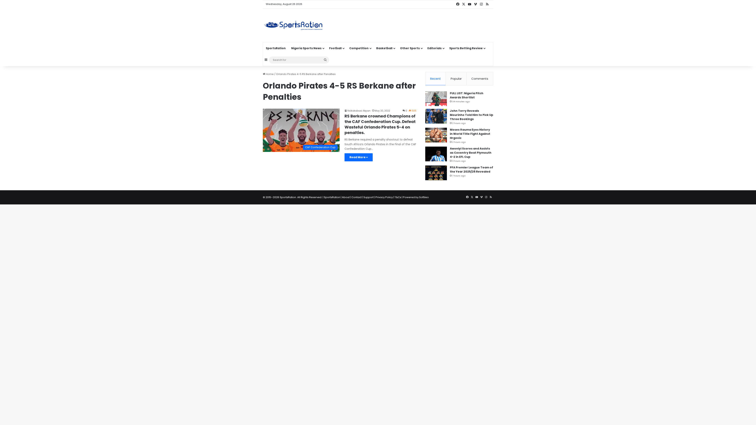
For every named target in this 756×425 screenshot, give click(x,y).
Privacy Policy (384, 197)
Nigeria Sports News (306, 48)
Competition (359, 48)
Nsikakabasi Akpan (359, 110)
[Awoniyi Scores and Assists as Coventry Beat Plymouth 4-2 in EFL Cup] (436, 154)
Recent (435, 79)
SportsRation (276, 48)
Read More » (358, 157)
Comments (479, 79)
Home (269, 74)
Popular (456, 79)
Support (368, 197)
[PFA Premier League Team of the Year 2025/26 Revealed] (436, 172)
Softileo (424, 197)
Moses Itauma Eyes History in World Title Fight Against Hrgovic (470, 134)
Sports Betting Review (466, 48)
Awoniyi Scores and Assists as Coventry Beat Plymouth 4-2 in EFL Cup (470, 153)
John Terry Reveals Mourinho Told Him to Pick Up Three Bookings (471, 115)
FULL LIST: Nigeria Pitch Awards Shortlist (466, 95)
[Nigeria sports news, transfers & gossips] (293, 25)
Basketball (384, 48)
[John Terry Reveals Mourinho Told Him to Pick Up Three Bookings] (436, 116)
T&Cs (398, 197)
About (346, 197)
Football (335, 48)
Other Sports (410, 48)
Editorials (434, 48)
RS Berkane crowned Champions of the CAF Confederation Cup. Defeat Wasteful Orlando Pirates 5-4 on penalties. (380, 124)
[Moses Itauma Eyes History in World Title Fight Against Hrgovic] (436, 135)
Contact (356, 197)
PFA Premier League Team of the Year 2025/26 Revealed (471, 169)
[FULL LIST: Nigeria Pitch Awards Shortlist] (436, 98)
